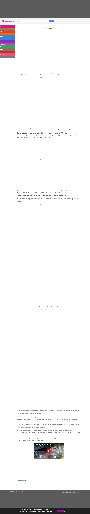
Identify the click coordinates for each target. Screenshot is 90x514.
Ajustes (68, 511)
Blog (1, 57)
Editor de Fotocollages (22, 437)
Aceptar (60, 511)
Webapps (2, 44)
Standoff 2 (24, 480)
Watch (1, 36)
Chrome (2, 34)
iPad (1, 41)
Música (1, 49)
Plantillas (2, 54)
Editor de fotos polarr (38, 425)
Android (2, 29)
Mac (1, 31)
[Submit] (51, 21)
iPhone (1, 26)
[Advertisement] (39, 9)
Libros (1, 51)
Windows (2, 39)
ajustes (51, 511)
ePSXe (24, 481)
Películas (2, 46)
